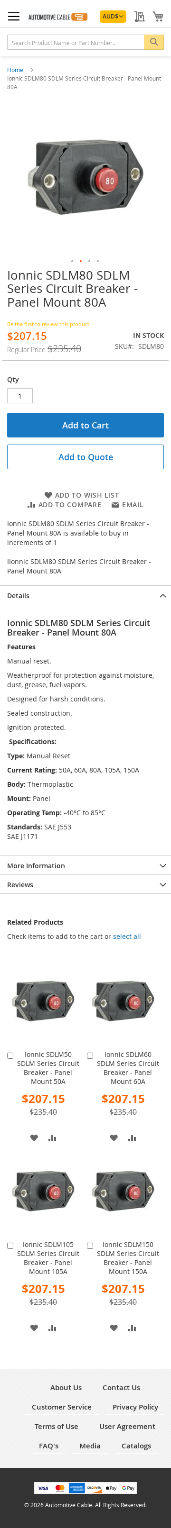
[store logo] (57, 16)
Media (90, 1446)
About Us (66, 1387)
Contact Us (121, 1387)
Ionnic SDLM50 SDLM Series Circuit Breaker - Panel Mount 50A (48, 1068)
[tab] (85, 594)
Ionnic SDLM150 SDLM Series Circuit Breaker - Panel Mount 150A (128, 1258)
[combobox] (85, 42)
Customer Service (62, 1407)
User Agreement (127, 1426)
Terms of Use (56, 1426)
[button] (113, 16)
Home (16, 69)
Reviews (20, 884)
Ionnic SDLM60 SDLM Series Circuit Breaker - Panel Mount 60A (128, 1068)
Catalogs (136, 1446)
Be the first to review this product (48, 323)
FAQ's (48, 1446)
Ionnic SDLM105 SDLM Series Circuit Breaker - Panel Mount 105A (48, 1258)
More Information (36, 865)
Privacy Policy (135, 1407)
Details (18, 595)
